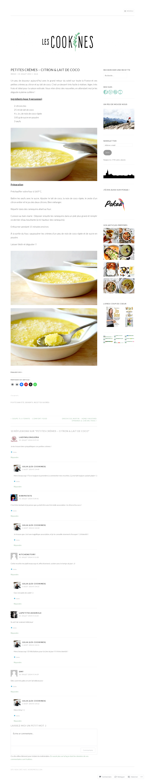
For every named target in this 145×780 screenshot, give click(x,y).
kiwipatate (25, 496)
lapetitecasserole (30, 613)
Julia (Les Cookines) (34, 466)
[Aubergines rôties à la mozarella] (111, 253)
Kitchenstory (27, 554)
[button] (113, 317)
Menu (130, 11)
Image (13, 74)
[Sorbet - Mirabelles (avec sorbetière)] (126, 269)
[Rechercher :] (115, 75)
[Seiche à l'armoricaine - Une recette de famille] (111, 269)
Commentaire (88, 750)
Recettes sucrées (41, 402)
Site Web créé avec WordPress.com (26, 770)
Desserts (29, 402)
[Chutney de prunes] (111, 236)
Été (22, 402)
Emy (21, 671)
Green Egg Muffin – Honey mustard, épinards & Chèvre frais (79, 420)
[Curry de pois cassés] (126, 286)
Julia (36, 74)
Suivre (107, 152)
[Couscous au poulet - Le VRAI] (126, 236)
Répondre (14, 457)
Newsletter (110, 141)
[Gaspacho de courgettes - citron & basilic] (126, 253)
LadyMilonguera (29, 437)
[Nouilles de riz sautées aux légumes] (111, 286)
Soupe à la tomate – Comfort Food (29, 418)
